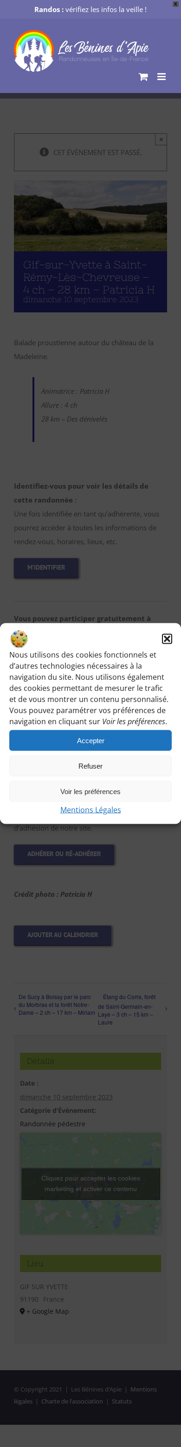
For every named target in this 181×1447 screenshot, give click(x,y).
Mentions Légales (90, 810)
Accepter (90, 740)
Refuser (90, 766)
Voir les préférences (90, 791)
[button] (167, 639)
